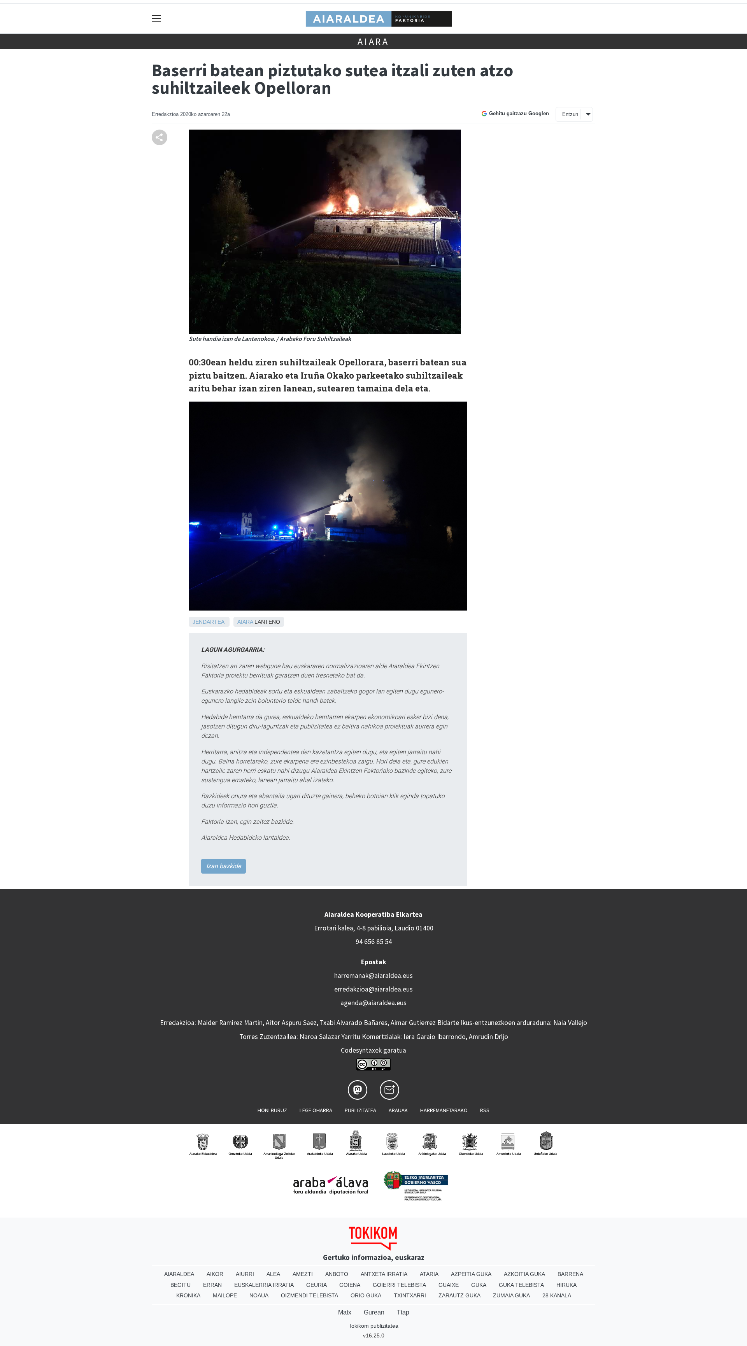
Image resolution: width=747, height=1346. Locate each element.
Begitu (180, 1285)
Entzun (570, 114)
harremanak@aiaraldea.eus (373, 975)
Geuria (316, 1285)
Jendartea (208, 622)
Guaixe (448, 1285)
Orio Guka (366, 1295)
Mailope (225, 1295)
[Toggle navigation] (156, 18)
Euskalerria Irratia (264, 1285)
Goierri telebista (399, 1285)
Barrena (570, 1274)
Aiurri (245, 1274)
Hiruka (566, 1285)
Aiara (373, 41)
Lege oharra (316, 1110)
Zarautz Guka (459, 1295)
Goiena (349, 1285)
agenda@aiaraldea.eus (373, 1003)
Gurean (374, 1312)
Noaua (258, 1295)
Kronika (188, 1295)
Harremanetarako (444, 1110)
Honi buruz (272, 1110)
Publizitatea (360, 1110)
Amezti (303, 1274)
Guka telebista (521, 1285)
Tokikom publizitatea (373, 1326)
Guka (478, 1285)
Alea (273, 1274)
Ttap (403, 1312)
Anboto (336, 1274)
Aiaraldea (179, 1274)
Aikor (215, 1274)
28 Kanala (556, 1295)
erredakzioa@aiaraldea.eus (373, 989)
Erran (212, 1285)
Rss (484, 1110)
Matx (344, 1312)
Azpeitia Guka (471, 1274)
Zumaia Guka (511, 1295)
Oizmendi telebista (309, 1295)
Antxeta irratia (384, 1274)
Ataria (429, 1274)
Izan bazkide (223, 866)
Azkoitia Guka (524, 1274)
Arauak (398, 1110)
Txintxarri (410, 1295)
